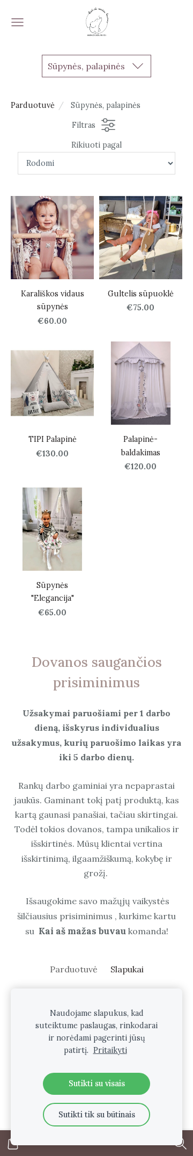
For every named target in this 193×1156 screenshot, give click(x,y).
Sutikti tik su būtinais (96, 1114)
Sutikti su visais (97, 1083)
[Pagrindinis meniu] (17, 22)
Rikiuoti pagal (96, 145)
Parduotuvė (33, 105)
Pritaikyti (110, 1050)
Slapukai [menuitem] (127, 969)
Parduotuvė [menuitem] (74, 969)
